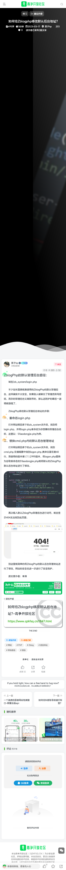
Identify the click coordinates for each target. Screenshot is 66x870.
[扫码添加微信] (61, 851)
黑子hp (14, 363)
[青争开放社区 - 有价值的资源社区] (33, 847)
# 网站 (9, 645)
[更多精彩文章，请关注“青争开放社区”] (33, 587)
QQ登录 (25, 783)
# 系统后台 (10, 650)
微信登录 (45, 783)
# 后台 (23, 650)
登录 (25, 768)
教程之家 (27, 640)
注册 (44, 768)
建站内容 (12, 640)
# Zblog (30, 645)
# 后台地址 (43, 645)
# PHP (19, 645)
